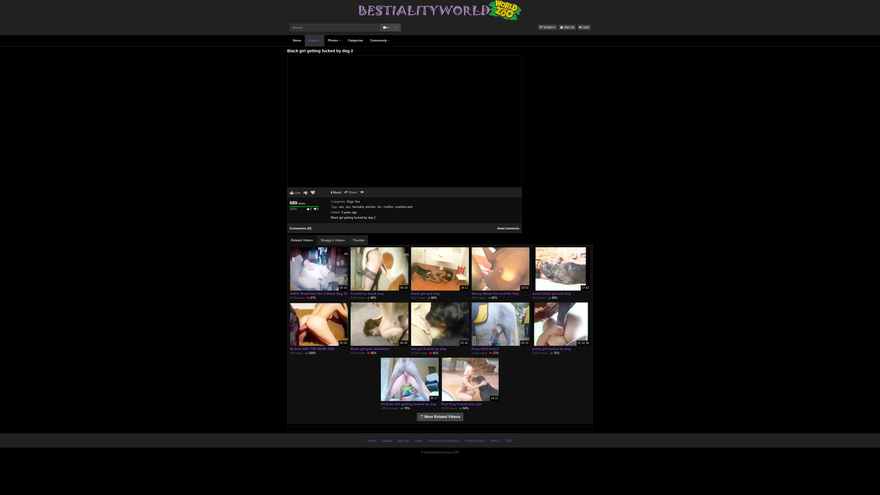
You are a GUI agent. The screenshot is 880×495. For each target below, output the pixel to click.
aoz (341, 207)
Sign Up (569, 27)
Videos (313, 40)
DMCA (495, 441)
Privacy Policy (475, 441)
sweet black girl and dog (551, 293)
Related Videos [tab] (302, 240)
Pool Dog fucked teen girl (461, 404)
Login (585, 27)
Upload (387, 441)
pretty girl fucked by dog (551, 349)
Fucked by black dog (367, 293)
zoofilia (388, 207)
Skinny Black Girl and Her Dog (495, 293)
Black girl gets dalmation (370, 349)
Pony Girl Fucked (485, 349)
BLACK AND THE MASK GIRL (312, 349)
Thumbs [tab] (358, 240)
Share (352, 192)
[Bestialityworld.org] (440, 10)
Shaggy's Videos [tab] (333, 240)
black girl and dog (425, 293)
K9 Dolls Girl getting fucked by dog (408, 404)
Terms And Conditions (443, 441)
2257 (509, 441)
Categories (355, 40)
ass (348, 207)
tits (379, 207)
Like (297, 193)
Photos (333, 40)
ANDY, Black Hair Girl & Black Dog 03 (318, 293)
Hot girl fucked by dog (428, 349)
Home (297, 40)
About (336, 192)
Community (379, 40)
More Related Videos (442, 417)
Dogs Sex (353, 201)
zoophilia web (403, 207)
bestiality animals (364, 207)
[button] (547, 27)
